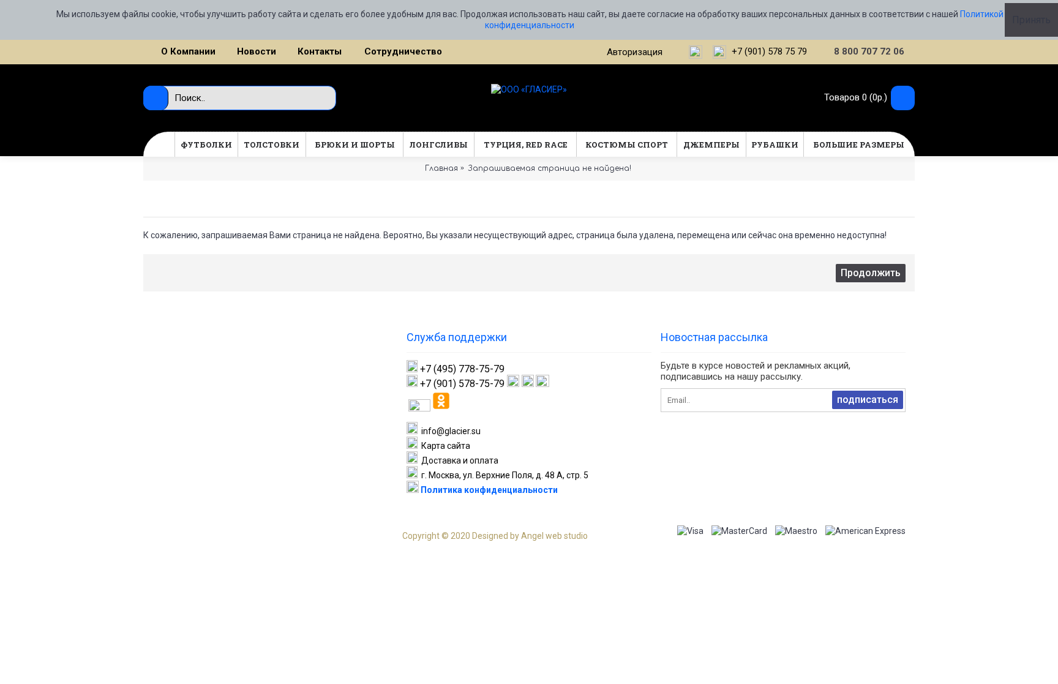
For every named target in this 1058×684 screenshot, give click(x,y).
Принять (1031, 20)
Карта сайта (444, 446)
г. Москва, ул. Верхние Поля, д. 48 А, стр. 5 (503, 475)
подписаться (867, 399)
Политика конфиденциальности (488, 490)
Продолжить (871, 273)
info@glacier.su (449, 431)
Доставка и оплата (458, 460)
